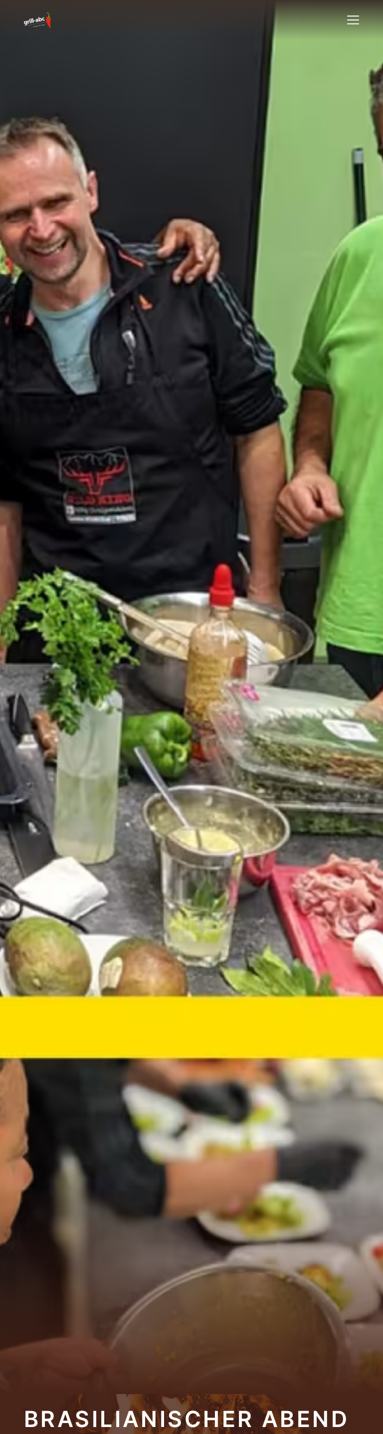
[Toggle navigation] (353, 20)
